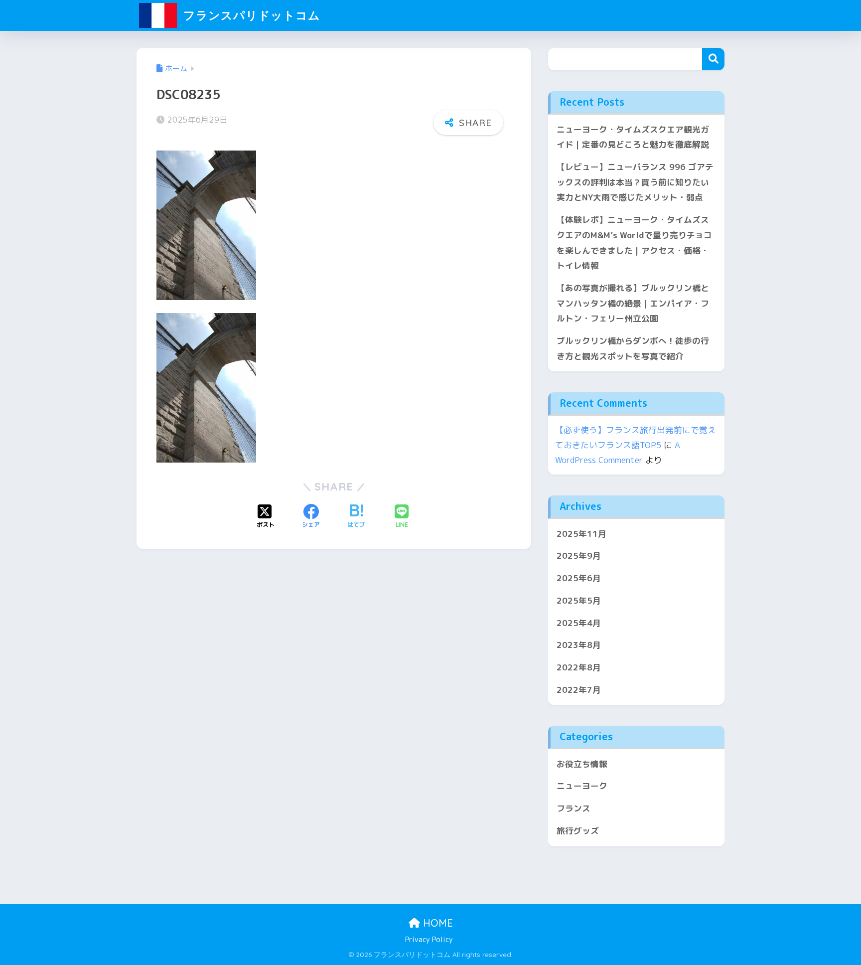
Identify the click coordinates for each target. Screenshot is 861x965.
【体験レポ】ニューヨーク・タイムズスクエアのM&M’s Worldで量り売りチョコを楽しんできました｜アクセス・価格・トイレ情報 (634, 242)
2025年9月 (579, 555)
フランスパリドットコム (250, 15)
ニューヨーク (582, 786)
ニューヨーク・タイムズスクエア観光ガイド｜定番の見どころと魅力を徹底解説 (633, 137)
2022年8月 (579, 667)
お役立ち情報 (582, 764)
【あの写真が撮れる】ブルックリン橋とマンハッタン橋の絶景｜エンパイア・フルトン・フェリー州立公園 (633, 303)
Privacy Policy (429, 939)
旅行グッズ (578, 830)
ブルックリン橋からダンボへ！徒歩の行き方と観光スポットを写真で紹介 (633, 348)
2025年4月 (579, 623)
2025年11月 (581, 533)
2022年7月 (579, 689)
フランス (573, 808)
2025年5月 (579, 600)
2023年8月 (579, 644)
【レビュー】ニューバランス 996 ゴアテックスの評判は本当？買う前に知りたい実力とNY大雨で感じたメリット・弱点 (635, 182)
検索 (713, 59)
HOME (436, 923)
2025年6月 (579, 578)
